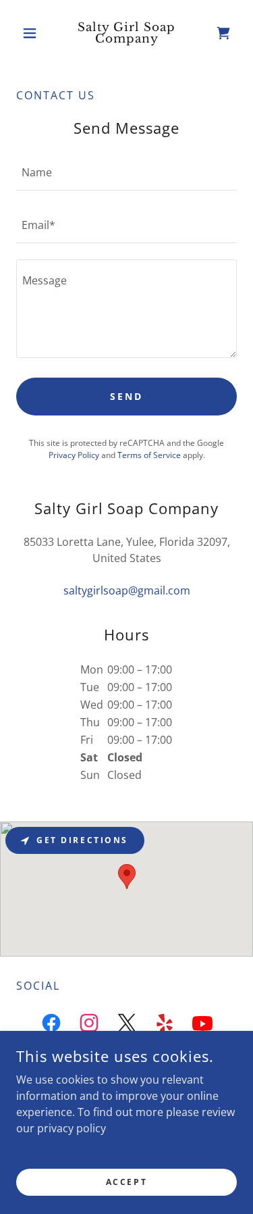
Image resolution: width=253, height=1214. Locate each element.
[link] (126, 33)
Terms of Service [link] (149, 455)
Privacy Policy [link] (74, 455)
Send (126, 396)
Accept (126, 1182)
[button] (32, 33)
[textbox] (126, 172)
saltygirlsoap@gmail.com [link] (126, 590)
